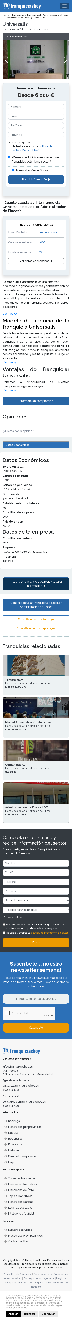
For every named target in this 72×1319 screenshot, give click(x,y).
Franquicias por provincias (24, 1127)
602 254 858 (11, 1089)
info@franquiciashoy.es (18, 1066)
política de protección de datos (50, 932)
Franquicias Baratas (20, 1201)
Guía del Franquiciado (22, 1156)
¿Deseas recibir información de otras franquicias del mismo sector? (35, 159)
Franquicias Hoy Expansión (25, 1235)
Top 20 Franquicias (20, 1196)
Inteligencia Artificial (21, 1213)
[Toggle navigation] (64, 6)
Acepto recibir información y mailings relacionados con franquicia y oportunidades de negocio (36, 926)
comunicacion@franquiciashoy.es (24, 1101)
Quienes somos (43, 1274)
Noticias (13, 1132)
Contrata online (18, 1241)
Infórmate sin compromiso (36, 401)
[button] (65, 60)
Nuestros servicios (20, 1229)
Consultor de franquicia (17, 1274)
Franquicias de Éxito (21, 1190)
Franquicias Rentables (22, 1184)
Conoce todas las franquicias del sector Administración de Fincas (36, 605)
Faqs (11, 1162)
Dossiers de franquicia (31, 1282)
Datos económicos (15, 36)
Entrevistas (15, 1144)
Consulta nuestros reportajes (36, 628)
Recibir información (35, 179)
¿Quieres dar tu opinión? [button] (18, 431)
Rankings (14, 1121)
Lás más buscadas (20, 1207)
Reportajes (15, 1138)
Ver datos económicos (35, 261)
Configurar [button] (48, 1313)
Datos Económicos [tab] (18, 444)
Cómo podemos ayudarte (39, 1278)
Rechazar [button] (29, 1313)
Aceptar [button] (13, 1313)
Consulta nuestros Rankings (36, 619)
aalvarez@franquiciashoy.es (21, 1085)
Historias (13, 1150)
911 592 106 (10, 1070)
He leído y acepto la (32, 148)
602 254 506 (11, 1105)
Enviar (36, 942)
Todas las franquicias (21, 1178)
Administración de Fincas (32, 170)
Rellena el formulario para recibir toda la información (36, 583)
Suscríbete (36, 1027)
